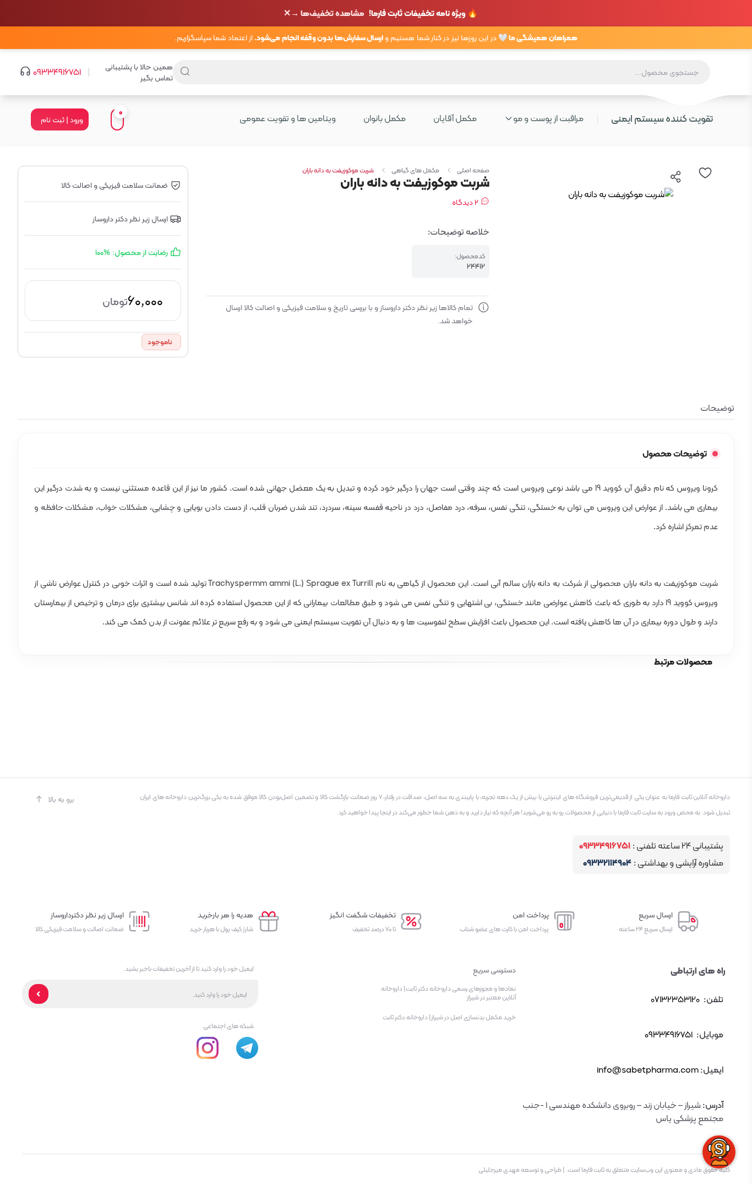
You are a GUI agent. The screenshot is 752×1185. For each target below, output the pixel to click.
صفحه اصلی (473, 170)
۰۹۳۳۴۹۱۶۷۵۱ (57, 72)
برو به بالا (61, 799)
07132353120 (675, 999)
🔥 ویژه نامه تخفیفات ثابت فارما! (384, 13)
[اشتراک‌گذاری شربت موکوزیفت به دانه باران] (676, 177)
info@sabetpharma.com (648, 1069)
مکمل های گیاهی (415, 170)
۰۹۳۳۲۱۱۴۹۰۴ (607, 863)
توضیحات (717, 408)
